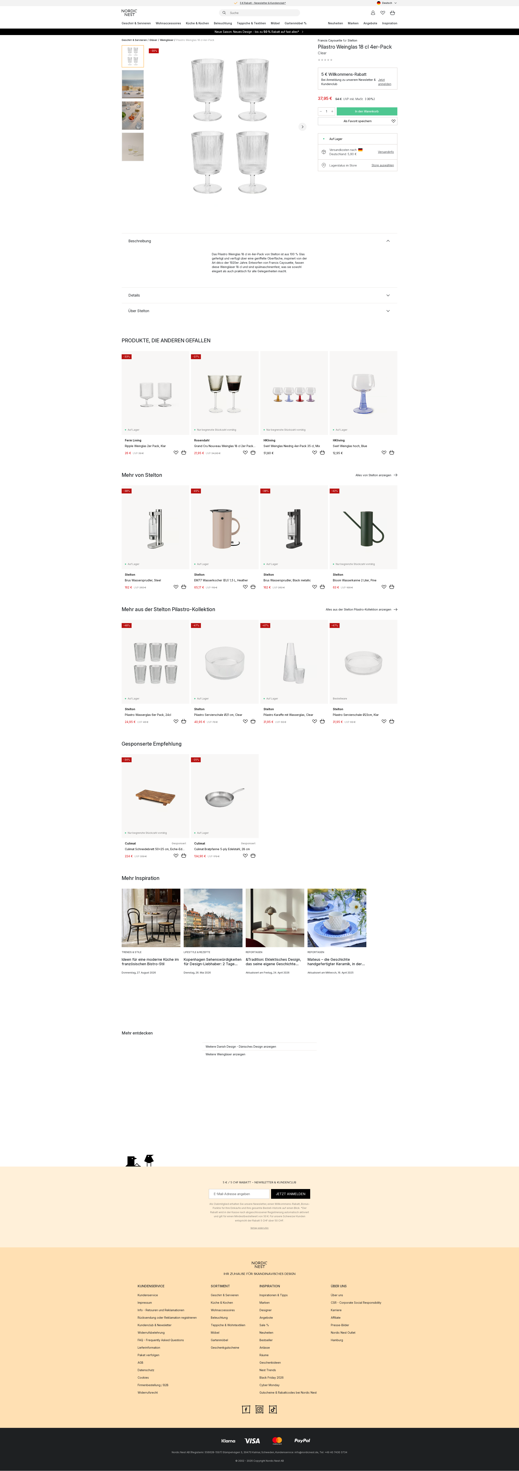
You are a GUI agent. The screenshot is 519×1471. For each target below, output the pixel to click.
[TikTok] (273, 1409)
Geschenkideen (270, 1362)
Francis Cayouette (330, 40)
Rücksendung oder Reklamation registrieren (167, 1317)
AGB (140, 1362)
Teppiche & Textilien (251, 23)
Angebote (370, 23)
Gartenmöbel (219, 1340)
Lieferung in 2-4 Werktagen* (263, 2)
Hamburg (337, 1340)
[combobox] (387, 3)
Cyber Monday (270, 1385)
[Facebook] (246, 1409)
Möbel (275, 23)
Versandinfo (386, 152)
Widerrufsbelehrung (151, 1332)
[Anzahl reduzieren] (321, 111)
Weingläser (167, 40)
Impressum (145, 1302)
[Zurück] (158, 127)
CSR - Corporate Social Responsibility (356, 1302)
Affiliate (336, 1317)
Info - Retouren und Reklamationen (161, 1310)
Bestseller (266, 1340)
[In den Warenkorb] (183, 452)
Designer (266, 1310)
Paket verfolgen (148, 1355)
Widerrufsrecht (148, 1392)
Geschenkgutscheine (225, 1347)
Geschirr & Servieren (136, 23)
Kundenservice (148, 1295)
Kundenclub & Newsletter (155, 1325)
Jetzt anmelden (384, 82)
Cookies (143, 1377)
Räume (264, 1355)
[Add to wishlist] (176, 452)
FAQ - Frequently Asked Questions (161, 1340)
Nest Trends (268, 1370)
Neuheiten (335, 23)
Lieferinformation (149, 1347)
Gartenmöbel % (296, 23)
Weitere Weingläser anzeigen (225, 1054)
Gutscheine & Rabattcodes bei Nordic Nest (288, 1392)
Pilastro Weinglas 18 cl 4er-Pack (195, 40)
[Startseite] (129, 13)
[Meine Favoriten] (383, 13)
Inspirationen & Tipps (274, 1295)
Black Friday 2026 (272, 1377)
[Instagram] (259, 1409)
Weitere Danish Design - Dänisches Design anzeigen (241, 1046)
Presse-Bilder (340, 1325)
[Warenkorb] (392, 13)
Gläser (153, 40)
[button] (325, 60)
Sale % (264, 1325)
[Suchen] (224, 12)
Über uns (337, 1295)
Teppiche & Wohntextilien (228, 1325)
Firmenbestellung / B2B (153, 1385)
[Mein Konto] (373, 13)
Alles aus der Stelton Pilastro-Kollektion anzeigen (358, 609)
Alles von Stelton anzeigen (373, 475)
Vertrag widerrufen (259, 1228)
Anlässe (265, 1347)
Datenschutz (146, 1370)
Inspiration (389, 23)
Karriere (336, 1310)
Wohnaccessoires (168, 23)
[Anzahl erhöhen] (332, 111)
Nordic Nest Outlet (343, 1332)
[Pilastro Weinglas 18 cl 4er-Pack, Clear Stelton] (230, 126)
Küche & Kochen (197, 23)
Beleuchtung (223, 23)
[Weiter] (302, 127)
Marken (353, 23)
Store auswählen (383, 165)
